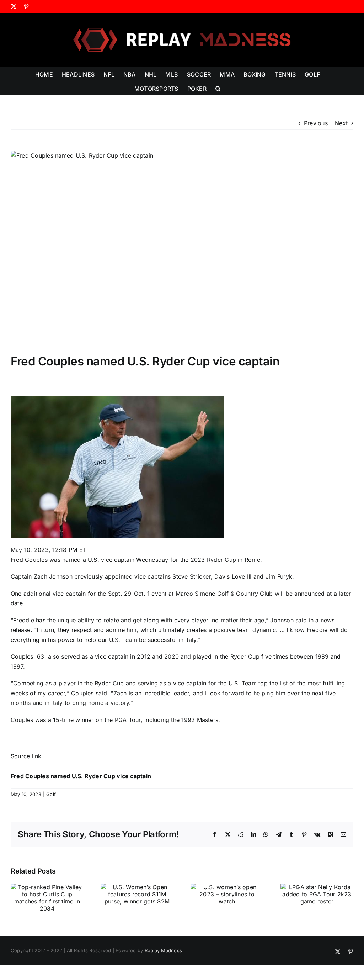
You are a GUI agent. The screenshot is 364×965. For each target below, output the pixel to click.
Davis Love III (232, 576)
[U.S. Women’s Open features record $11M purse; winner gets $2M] (137, 887)
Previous (316, 123)
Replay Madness (163, 950)
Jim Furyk (279, 576)
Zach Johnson (53, 576)
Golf (51, 794)
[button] (218, 88)
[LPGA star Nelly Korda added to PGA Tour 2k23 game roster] (316, 887)
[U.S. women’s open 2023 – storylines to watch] (227, 887)
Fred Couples (29, 559)
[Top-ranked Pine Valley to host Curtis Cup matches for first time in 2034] (47, 887)
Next (341, 123)
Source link (26, 756)
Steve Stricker (191, 576)
